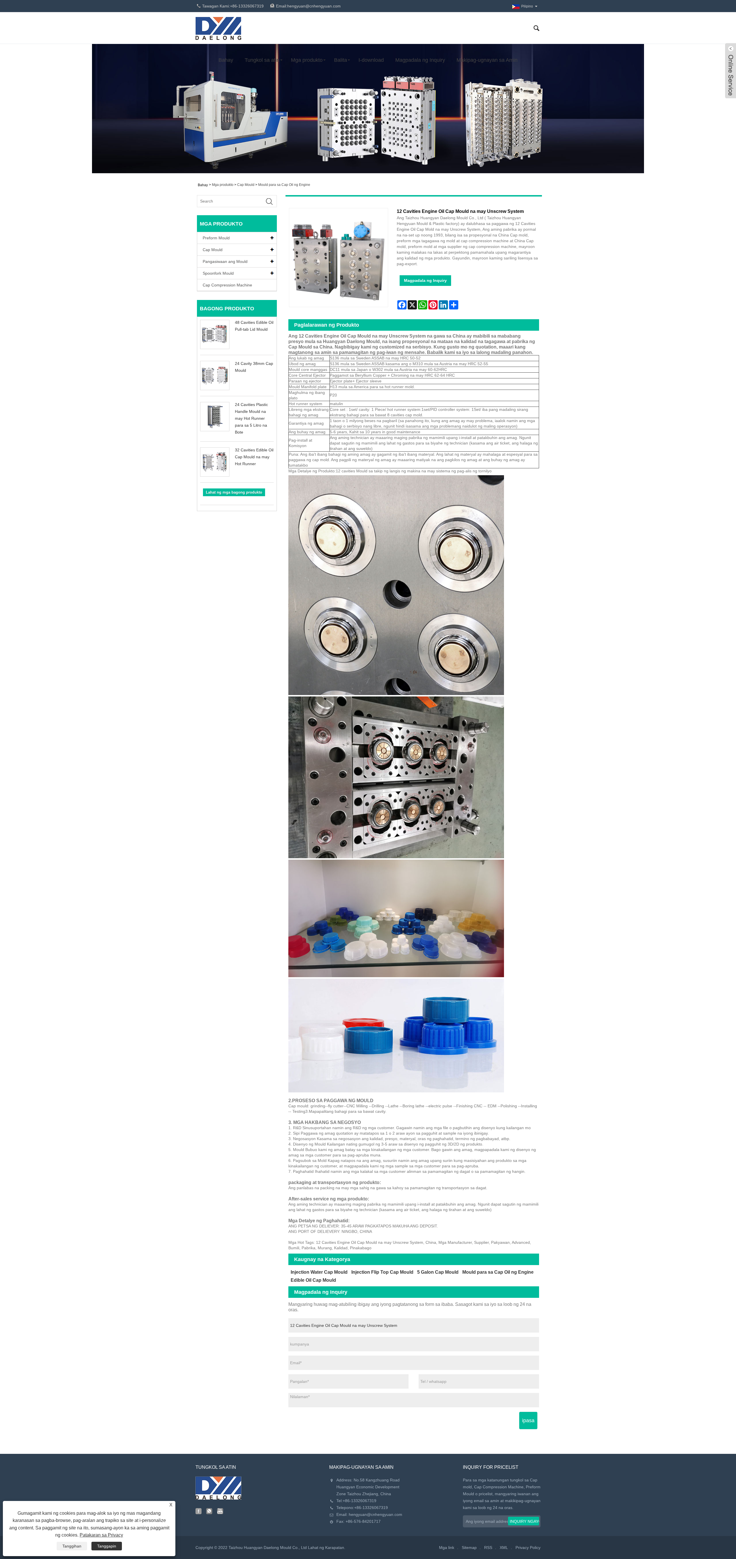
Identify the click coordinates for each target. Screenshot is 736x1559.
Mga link (446, 1547)
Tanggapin (106, 1546)
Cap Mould (245, 185)
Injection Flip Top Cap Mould (382, 1272)
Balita (340, 60)
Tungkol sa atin (262, 60)
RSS (488, 1547)
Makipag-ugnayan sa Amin (487, 60)
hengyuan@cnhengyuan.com (375, 1514)
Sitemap (469, 1547)
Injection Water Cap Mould (319, 1272)
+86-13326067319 (359, 1500)
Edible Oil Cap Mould (313, 1280)
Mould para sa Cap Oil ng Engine (284, 185)
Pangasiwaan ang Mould (225, 261)
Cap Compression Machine (227, 285)
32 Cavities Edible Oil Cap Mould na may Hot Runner (254, 457)
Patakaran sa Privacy (101, 1535)
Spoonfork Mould (218, 273)
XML (504, 1547)
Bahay (225, 60)
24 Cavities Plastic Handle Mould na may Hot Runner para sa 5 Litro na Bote (251, 418)
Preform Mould (216, 238)
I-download (371, 60)
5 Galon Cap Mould (438, 1272)
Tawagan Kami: (233, 6)
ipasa (528, 1420)
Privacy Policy (527, 1547)
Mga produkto (307, 60)
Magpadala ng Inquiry (420, 60)
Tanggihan (71, 1546)
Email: (308, 6)
